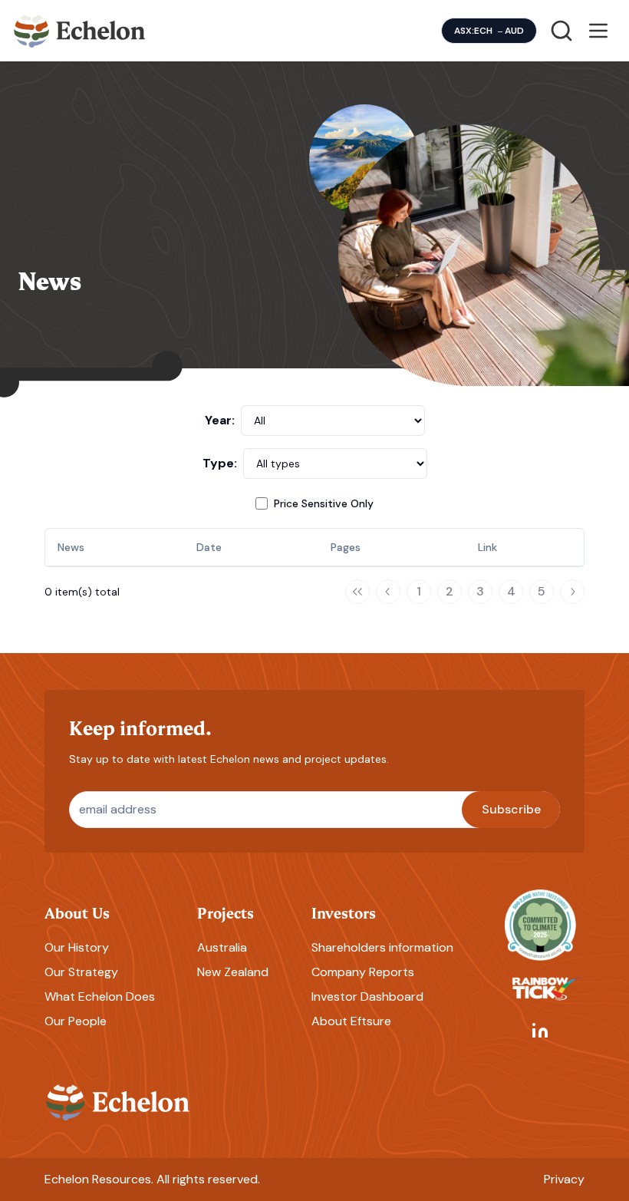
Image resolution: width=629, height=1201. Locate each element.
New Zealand (232, 972)
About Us (77, 912)
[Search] (561, 30)
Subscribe (511, 809)
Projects (225, 912)
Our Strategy (81, 972)
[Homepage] (79, 30)
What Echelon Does (99, 996)
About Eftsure (351, 1021)
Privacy (564, 1179)
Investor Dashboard (367, 996)
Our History (76, 947)
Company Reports (362, 972)
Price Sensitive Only (324, 503)
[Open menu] (598, 30)
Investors (343, 912)
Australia (222, 947)
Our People (75, 1021)
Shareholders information (382, 947)
